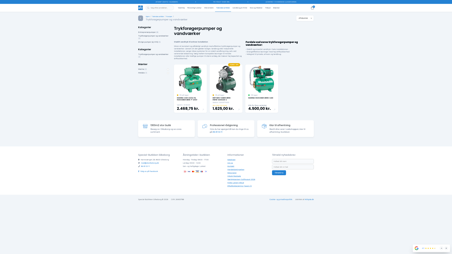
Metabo (142, 73)
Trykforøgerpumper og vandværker (153, 37)
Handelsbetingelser (235, 170)
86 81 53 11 (217, 132)
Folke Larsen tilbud (235, 183)
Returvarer (232, 173)
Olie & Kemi (209, 8)
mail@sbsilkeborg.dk (150, 163)
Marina (142, 69)
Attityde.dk (309, 199)
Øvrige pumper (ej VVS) (149, 42)
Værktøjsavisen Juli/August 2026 (241, 179)
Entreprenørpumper (148, 32)
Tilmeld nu (279, 173)
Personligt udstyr (194, 8)
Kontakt (230, 166)
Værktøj (181, 8)
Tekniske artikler (223, 8)
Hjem (148, 16)
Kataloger (231, 160)
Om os (230, 163)
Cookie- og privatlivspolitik (280, 199)
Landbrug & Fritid (240, 8)
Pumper (169, 16)
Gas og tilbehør (256, 8)
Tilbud (267, 8)
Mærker (276, 8)
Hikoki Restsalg (234, 176)
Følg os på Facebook (149, 171)
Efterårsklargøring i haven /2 (239, 186)
